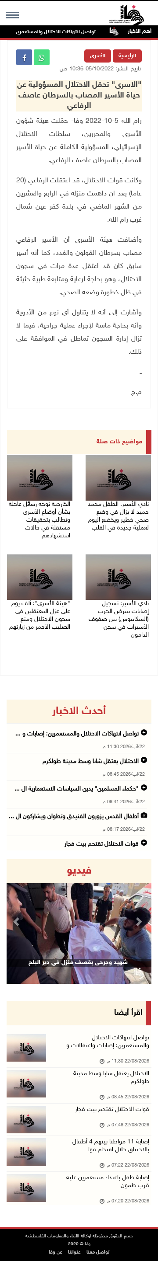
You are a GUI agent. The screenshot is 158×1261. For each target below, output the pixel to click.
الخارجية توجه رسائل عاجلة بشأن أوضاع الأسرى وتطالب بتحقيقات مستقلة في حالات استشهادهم (39, 520)
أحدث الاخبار (79, 711)
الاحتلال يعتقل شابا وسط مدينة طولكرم (91, 761)
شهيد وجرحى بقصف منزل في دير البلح (78, 962)
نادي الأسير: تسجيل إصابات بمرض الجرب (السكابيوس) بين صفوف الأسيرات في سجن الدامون (119, 619)
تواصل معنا (97, 1252)
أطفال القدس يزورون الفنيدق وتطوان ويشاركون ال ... (74, 816)
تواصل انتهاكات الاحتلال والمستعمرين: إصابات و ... (77, 734)
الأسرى (97, 56)
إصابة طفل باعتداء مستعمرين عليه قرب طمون (107, 1181)
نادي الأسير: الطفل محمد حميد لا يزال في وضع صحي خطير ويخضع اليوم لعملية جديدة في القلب (118, 516)
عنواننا (74, 1252)
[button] (18, 921)
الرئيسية (127, 56)
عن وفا (55, 1252)
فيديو (79, 871)
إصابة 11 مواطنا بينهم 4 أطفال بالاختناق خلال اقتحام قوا (110, 1145)
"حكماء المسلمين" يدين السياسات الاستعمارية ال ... (76, 789)
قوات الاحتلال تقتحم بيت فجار (102, 844)
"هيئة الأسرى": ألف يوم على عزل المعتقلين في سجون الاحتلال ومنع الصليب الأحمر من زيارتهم (39, 615)
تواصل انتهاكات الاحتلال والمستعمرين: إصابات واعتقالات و (107, 1041)
